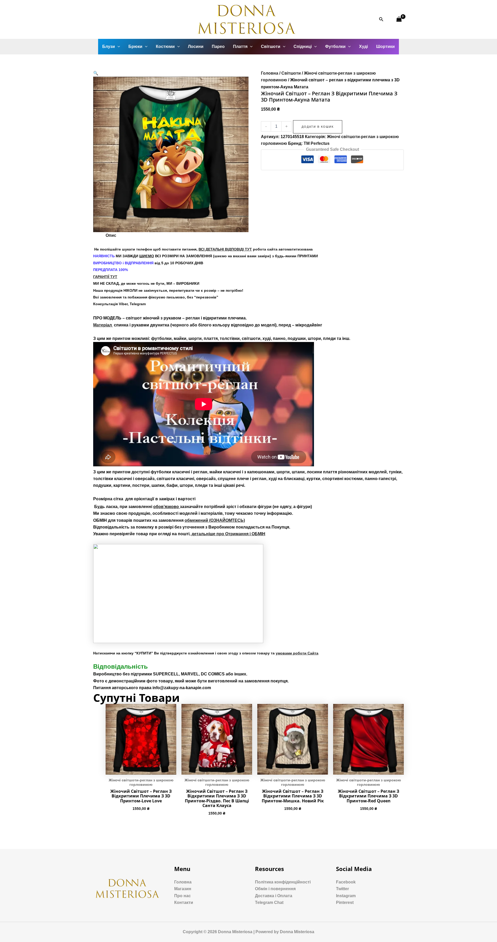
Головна (269, 73)
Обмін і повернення (275, 889)
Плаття (240, 46)
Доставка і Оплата (273, 896)
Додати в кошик (318, 126)
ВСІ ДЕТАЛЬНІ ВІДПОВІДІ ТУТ (225, 249)
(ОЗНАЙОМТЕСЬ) (215, 520)
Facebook (346, 882)
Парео (218, 46)
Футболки (335, 46)
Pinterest (345, 902)
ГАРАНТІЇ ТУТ (105, 277)
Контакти (183, 902)
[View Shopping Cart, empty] (399, 19)
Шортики (385, 46)
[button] (95, 73)
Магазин (182, 889)
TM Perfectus (317, 143)
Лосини (195, 46)
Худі (363, 46)
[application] (117, 46)
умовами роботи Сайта (297, 653)
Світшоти (270, 46)
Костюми (165, 46)
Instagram (346, 896)
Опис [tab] (111, 235)
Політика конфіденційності (283, 882)
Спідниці (303, 46)
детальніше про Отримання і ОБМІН (228, 534)
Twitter (342, 889)
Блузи (108, 46)
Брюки (135, 46)
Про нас (182, 896)
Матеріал (103, 325)
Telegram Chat (269, 902)
